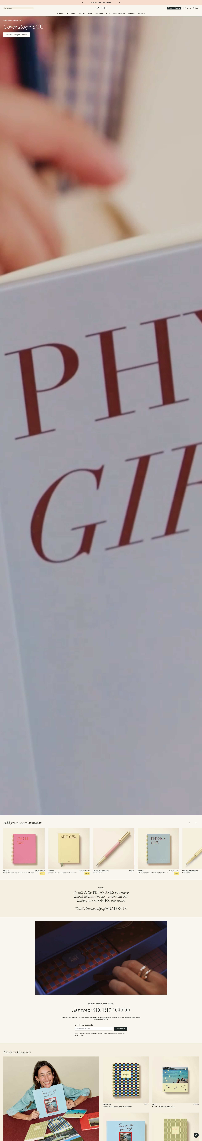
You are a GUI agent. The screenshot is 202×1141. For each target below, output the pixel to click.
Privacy (82, 1035)
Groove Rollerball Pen (101, 871)
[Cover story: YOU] (101, 415)
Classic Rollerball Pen (190, 871)
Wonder (6, 871)
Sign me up (121, 1028)
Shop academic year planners (16, 35)
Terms (76, 1035)
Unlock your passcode (84, 1025)
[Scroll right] (196, 822)
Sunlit (154, 1104)
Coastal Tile (107, 1104)
